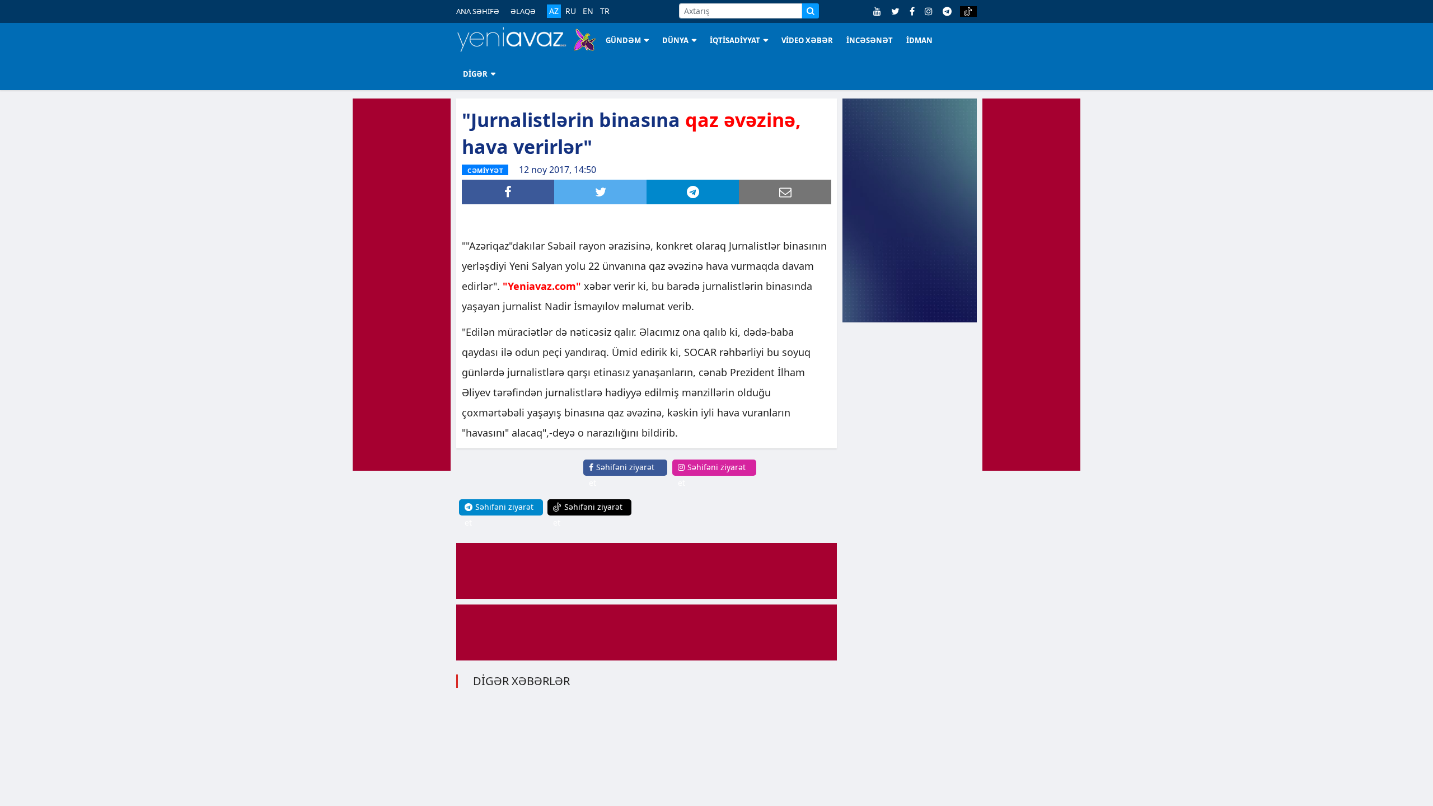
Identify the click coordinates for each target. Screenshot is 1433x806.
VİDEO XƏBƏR (807, 40)
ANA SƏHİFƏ (477, 11)
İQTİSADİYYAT (735, 40)
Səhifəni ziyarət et (621, 475)
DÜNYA (675, 40)
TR (605, 11)
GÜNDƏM (623, 40)
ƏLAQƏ (523, 11)
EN (588, 11)
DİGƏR (475, 74)
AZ (554, 11)
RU (570, 11)
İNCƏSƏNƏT (869, 40)
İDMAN (919, 40)
